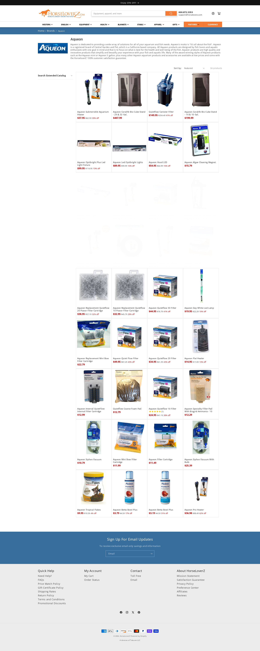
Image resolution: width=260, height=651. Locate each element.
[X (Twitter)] (133, 612)
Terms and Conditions (51, 599)
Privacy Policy (185, 583)
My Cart (88, 575)
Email (134, 579)
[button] (55, 75)
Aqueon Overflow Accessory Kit (200, 215)
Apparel (158, 24)
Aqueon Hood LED (158, 162)
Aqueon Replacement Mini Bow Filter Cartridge (93, 360)
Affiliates (182, 591)
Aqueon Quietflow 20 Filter (162, 358)
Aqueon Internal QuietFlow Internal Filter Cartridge (91, 410)
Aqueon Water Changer (124, 263)
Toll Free (136, 575)
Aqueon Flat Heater (194, 358)
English (64, 24)
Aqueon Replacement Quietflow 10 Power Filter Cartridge (129, 309)
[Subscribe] (151, 554)
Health (103, 24)
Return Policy (46, 595)
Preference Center (188, 587)
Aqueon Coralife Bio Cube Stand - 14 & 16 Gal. (201, 113)
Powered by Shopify (139, 636)
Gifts (175, 24)
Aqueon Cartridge (193, 263)
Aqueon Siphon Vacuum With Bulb (199, 461)
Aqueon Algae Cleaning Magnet (200, 162)
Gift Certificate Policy (51, 587)
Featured (192, 24)
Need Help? (45, 575)
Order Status (92, 579)
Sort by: (177, 68)
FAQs (41, 579)
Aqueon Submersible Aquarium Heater (93, 113)
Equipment (84, 24)
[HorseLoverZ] (61, 13)
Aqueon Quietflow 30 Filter (162, 308)
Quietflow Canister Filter (161, 112)
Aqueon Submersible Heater (163, 263)
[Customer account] (213, 13)
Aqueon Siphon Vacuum (89, 459)
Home (41, 30)
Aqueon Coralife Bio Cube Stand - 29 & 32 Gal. (129, 113)
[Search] (171, 13)
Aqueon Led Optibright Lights (128, 162)
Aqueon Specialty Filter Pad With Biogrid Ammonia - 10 (198, 410)
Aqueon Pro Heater (122, 215)
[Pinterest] (139, 612)
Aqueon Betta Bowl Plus (125, 509)
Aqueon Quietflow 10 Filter (162, 408)
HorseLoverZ (125, 636)
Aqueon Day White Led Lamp (199, 308)
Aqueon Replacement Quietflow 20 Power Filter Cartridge (93, 309)
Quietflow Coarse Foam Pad (127, 408)
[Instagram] (127, 612)
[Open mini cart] (219, 13)
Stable (140, 24)
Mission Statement (188, 575)
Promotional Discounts (52, 603)
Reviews (182, 595)
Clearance (213, 24)
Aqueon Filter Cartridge (160, 459)
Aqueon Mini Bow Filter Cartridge (125, 461)
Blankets (122, 24)
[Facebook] (121, 612)
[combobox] (134, 13)
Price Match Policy (49, 583)
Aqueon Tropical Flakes (89, 509)
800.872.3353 (186, 12)
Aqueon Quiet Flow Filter (161, 215)
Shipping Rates (47, 591)
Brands (51, 30)
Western (46, 24)
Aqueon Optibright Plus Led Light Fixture (91, 163)
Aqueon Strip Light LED (89, 215)
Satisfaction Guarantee (190, 579)
